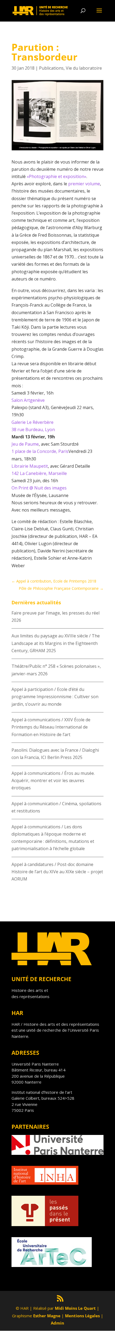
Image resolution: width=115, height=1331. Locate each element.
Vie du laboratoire (84, 68)
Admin (57, 1323)
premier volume (84, 184)
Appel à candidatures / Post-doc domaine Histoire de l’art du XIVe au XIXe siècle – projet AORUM (57, 871)
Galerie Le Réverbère (32, 422)
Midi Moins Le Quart (75, 1308)
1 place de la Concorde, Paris (39, 451)
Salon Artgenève (28, 400)
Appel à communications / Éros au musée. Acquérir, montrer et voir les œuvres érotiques (53, 780)
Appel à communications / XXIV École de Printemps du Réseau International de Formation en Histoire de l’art (50, 727)
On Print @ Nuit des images (39, 488)
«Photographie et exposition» (56, 176)
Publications (51, 68)
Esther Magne (46, 1315)
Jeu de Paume (25, 444)
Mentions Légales (82, 1315)
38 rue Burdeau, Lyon (33, 429)
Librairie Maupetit (29, 466)
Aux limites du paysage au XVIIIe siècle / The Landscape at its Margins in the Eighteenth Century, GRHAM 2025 (55, 643)
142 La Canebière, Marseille (39, 473)
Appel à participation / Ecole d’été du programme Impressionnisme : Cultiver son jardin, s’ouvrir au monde (54, 696)
